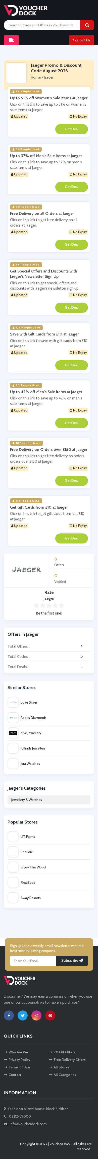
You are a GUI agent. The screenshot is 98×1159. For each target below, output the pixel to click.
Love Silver (29, 702)
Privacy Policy (19, 1059)
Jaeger (48, 77)
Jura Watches (30, 763)
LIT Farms (28, 836)
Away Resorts (31, 898)
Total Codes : (45, 656)
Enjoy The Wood (33, 867)
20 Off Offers (64, 1052)
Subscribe (70, 961)
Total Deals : (45, 667)
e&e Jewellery (31, 733)
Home (36, 77)
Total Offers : (45, 646)
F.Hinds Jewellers (33, 748)
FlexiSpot (28, 882)
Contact (15, 1074)
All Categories (65, 1074)
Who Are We (18, 1052)
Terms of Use (19, 1067)
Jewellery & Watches (26, 799)
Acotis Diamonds (33, 717)
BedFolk (26, 852)
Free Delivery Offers (70, 1059)
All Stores (61, 1067)
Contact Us (81, 40)
